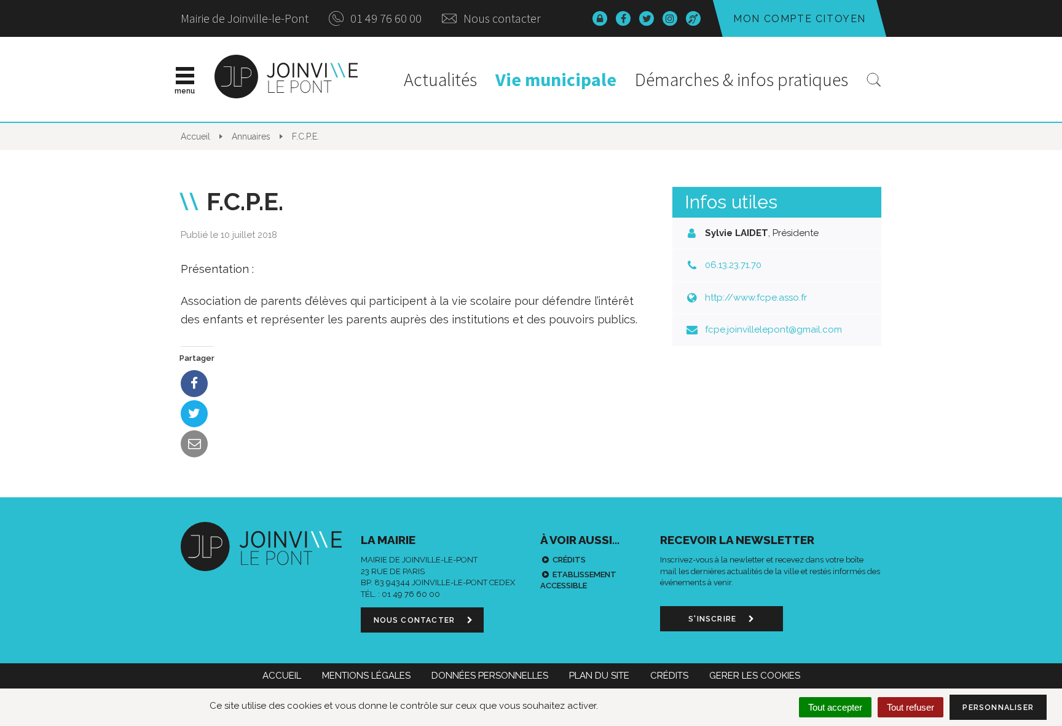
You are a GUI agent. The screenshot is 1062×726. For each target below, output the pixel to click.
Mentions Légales (366, 675)
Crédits (569, 559)
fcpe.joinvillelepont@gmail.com (773, 329)
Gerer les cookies (754, 675)
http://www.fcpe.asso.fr (756, 297)
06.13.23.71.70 (733, 264)
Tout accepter (835, 707)
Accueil (281, 675)
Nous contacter (501, 18)
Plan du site (599, 675)
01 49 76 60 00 (385, 18)
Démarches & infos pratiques (741, 79)
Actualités (440, 79)
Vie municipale (555, 79)
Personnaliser (998, 707)
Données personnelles (489, 675)
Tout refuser (910, 707)
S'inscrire (713, 619)
